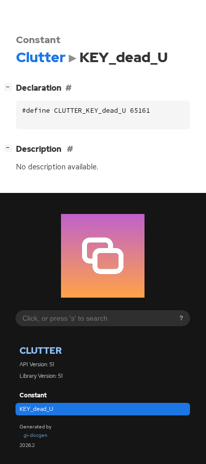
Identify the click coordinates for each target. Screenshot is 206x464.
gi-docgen (36, 435)
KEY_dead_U (37, 409)
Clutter (41, 350)
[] (10, 87)
